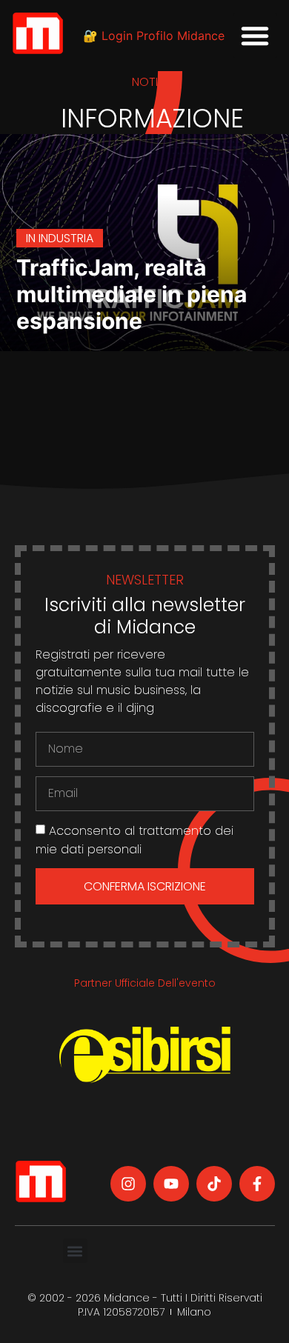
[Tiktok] (214, 1184)
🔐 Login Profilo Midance (154, 35)
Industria (66, 238)
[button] (255, 35)
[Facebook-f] (257, 1184)
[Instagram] (128, 1184)
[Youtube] (171, 1184)
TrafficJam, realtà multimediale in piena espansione (131, 294)
